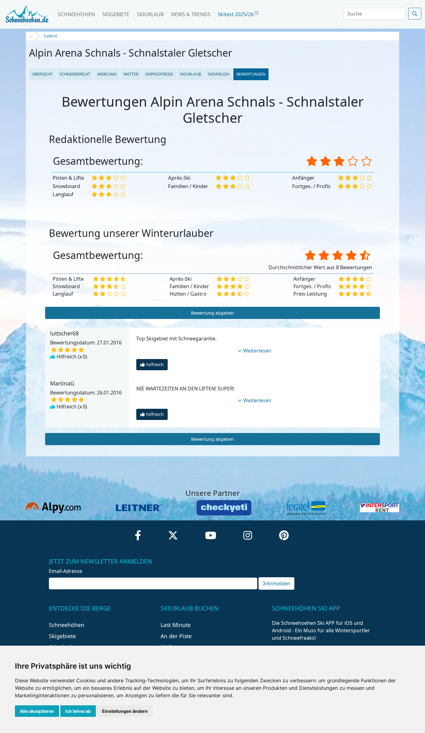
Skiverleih (218, 74)
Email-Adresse (65, 571)
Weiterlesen (257, 350)
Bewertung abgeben (212, 313)
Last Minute (176, 625)
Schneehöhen (76, 14)
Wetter (131, 74)
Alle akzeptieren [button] (37, 711)
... (31, 36)
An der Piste (176, 636)
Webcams (107, 74)
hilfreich (155, 364)
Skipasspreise (159, 74)
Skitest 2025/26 (236, 14)
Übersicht (42, 74)
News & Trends (190, 14)
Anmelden (278, 583)
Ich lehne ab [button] (78, 711)
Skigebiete (115, 14)
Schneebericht (74, 74)
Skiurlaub (150, 14)
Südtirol (50, 36)
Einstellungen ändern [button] (125, 711)
